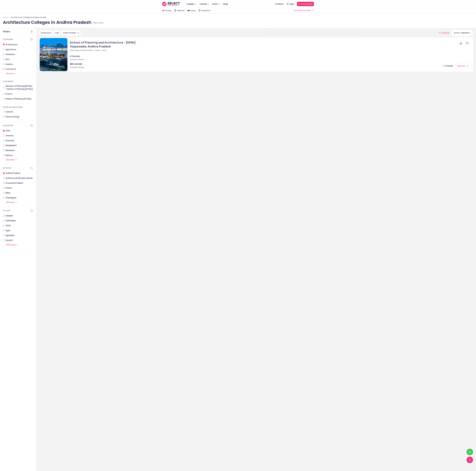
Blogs (225, 4)
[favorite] (467, 43)
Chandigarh (11, 197)
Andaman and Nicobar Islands (19, 178)
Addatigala (11, 220)
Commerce (11, 69)
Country (8, 125)
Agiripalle (10, 235)
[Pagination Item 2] (53, 69)
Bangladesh (11, 145)
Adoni (8, 225)
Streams (8, 39)
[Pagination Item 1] (51, 69)
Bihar (8, 192)
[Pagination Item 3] (54, 69)
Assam (9, 187)
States (7, 168)
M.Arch (9, 94)
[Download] (461, 43)
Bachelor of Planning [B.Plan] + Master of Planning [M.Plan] (19, 87)
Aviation (9, 64)
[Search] (31, 39)
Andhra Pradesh (13, 173)
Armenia (9, 135)
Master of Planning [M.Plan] (18, 98)
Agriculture (11, 49)
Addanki (9, 215)
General (9, 111)
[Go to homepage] (173, 4)
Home (5, 17)
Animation (10, 54)
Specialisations (13, 107)
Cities (6, 210)
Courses (8, 81)
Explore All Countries (302, 10)
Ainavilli (9, 240)
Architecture (12, 44)
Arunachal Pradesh (14, 183)
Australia (10, 140)
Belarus (9, 155)
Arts (8, 59)
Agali (8, 230)
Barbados (10, 150)
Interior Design (12, 116)
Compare (449, 65)
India (8, 130)
